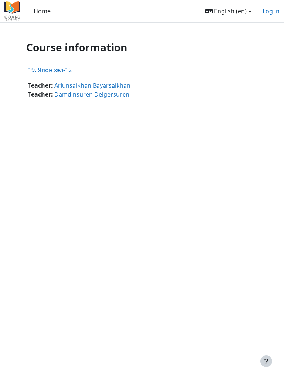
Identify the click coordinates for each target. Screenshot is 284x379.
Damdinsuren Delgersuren (91, 94)
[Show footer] (266, 361)
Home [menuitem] (42, 11)
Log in (271, 11)
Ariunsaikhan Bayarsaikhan (92, 85)
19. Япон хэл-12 (50, 70)
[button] (228, 11)
